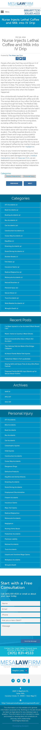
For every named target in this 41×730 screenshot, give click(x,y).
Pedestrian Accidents (12, 534)
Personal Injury (29, 176)
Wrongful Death (11, 308)
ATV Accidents (11, 205)
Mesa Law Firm (23, 158)
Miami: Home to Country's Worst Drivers (19, 334)
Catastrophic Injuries (12, 445)
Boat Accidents (11, 210)
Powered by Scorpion (21, 726)
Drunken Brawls (11, 256)
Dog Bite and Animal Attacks (15, 477)
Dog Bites (9, 241)
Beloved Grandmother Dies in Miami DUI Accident (19, 340)
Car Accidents (11, 225)
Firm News (9, 262)
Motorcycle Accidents (13, 277)
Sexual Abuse (10, 293)
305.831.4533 (32, 13)
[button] (20, 671)
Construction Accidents (14, 231)
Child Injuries (9, 451)
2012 (8, 402)
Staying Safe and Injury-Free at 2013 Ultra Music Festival (22, 365)
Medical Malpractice (13, 176)
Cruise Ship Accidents (13, 236)
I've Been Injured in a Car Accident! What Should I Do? (22, 327)
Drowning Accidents (13, 246)
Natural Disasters (12, 282)
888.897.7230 (32, 10)
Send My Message (30, 641)
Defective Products (12, 471)
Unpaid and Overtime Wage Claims (17, 554)
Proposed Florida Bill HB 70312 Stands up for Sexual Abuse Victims (21, 372)
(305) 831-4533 (20, 653)
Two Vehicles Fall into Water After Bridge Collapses (19, 347)
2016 (7, 391)
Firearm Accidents (11, 497)
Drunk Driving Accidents (14, 251)
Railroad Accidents (11, 544)
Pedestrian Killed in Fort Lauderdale (17, 359)
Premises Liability (11, 539)
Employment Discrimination (15, 492)
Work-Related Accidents (14, 303)
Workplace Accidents (12, 560)
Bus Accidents (11, 220)
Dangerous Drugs (11, 466)
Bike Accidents (10, 425)
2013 (8, 396)
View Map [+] (31, 696)
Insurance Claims (12, 267)
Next (30, 183)
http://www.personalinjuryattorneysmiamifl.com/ (20, 703)
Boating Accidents (12, 215)
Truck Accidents (12, 298)
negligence (29, 147)
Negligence (9, 523)
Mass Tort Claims (11, 508)
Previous (14, 183)
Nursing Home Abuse (12, 528)
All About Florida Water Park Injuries (17, 353)
